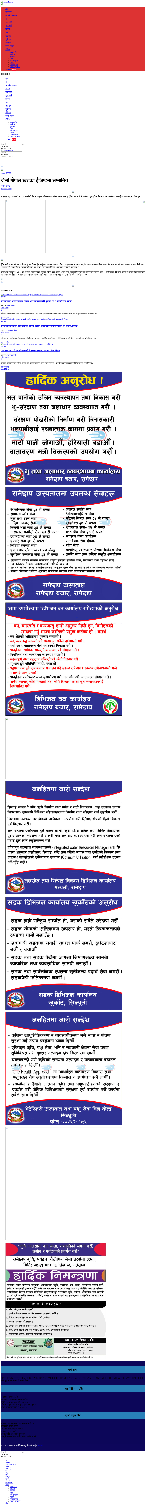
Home (3, 173)
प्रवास (12, 63)
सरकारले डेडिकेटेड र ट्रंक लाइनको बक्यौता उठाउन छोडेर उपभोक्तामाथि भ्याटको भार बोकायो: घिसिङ (39, 326)
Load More (5, 369)
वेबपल (40, 1445)
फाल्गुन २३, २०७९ (6, 189)
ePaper (10, 69)
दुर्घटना (8, 39)
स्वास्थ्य (12, 56)
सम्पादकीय (13, 52)
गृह (6, 8)
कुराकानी (8, 26)
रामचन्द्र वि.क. (12, 330)
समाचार (8, 12)
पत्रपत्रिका (14, 65)
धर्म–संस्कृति (14, 61)
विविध (7, 49)
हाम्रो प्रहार (11, 306)
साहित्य (12, 54)
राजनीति (8, 22)
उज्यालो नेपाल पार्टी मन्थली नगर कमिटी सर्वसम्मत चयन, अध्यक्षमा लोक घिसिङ (30, 350)
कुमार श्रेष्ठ (5, 186)
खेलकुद (8, 36)
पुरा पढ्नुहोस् (5, 317)
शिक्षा (11, 58)
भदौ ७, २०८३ (5, 308)
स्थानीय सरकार (11, 15)
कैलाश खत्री (11, 355)
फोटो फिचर (9, 46)
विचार (7, 29)
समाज (7, 19)
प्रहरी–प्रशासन (15, 67)
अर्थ (6, 32)
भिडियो (8, 43)
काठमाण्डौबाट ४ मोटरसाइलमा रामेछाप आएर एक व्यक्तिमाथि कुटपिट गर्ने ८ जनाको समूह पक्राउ (36, 301)
